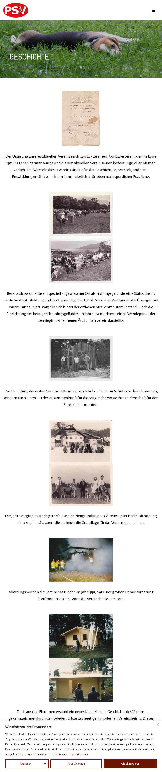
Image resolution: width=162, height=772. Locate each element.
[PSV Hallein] (15, 10)
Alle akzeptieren (130, 763)
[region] (81, 746)
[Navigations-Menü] (154, 10)
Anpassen (25, 763)
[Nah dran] (157, 724)
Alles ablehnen (76, 763)
